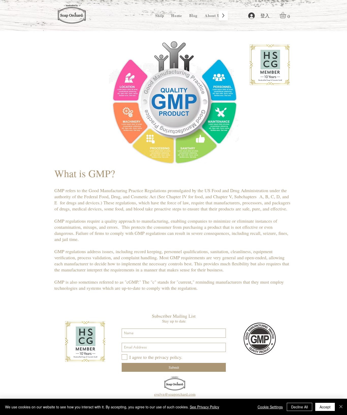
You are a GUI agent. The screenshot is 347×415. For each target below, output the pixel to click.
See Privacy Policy (204, 406)
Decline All (299, 406)
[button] (286, 15)
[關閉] (341, 407)
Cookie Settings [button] (270, 406)
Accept (325, 406)
